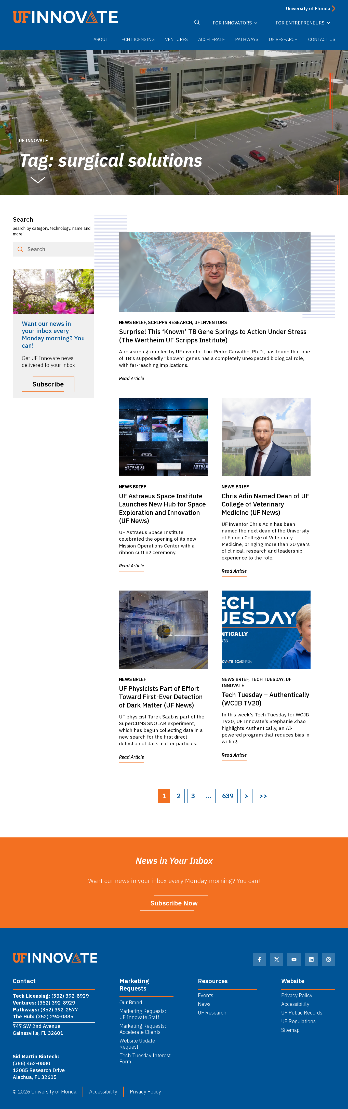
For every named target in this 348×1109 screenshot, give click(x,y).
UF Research (283, 39)
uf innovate (33, 140)
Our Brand (130, 1002)
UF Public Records (301, 1013)
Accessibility (295, 1004)
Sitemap (290, 1030)
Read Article (131, 378)
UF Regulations (298, 1021)
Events (205, 995)
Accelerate (211, 39)
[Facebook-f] (259, 959)
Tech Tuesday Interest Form (145, 1058)
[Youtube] (294, 959)
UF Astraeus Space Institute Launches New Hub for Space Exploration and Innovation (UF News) (162, 508)
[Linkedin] (311, 959)
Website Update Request (137, 1044)
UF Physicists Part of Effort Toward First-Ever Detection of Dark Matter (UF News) (161, 696)
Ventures (176, 39)
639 (228, 796)
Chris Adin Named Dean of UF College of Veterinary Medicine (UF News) (265, 504)
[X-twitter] (276, 959)
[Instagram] (328, 959)
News (204, 1004)
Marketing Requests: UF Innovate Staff (143, 1014)
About (100, 39)
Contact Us (321, 39)
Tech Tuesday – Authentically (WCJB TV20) (265, 698)
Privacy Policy (296, 995)
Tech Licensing (137, 39)
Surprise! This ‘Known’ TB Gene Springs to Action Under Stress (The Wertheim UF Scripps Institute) (212, 335)
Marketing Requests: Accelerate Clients (142, 1029)
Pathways (246, 39)
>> (263, 796)
